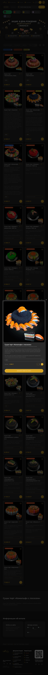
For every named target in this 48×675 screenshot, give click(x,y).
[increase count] (42, 364)
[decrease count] (37, 364)
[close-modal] (46, 299)
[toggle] (42, 360)
